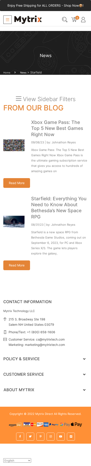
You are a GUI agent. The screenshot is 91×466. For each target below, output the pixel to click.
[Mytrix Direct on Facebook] (20, 437)
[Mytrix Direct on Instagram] (51, 437)
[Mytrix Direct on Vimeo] (71, 437)
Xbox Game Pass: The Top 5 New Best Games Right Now (57, 128)
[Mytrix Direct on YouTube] (61, 437)
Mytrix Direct (44, 414)
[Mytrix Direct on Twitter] (30, 437)
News (23, 72)
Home (6, 72)
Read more (17, 183)
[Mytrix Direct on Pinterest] (40, 437)
